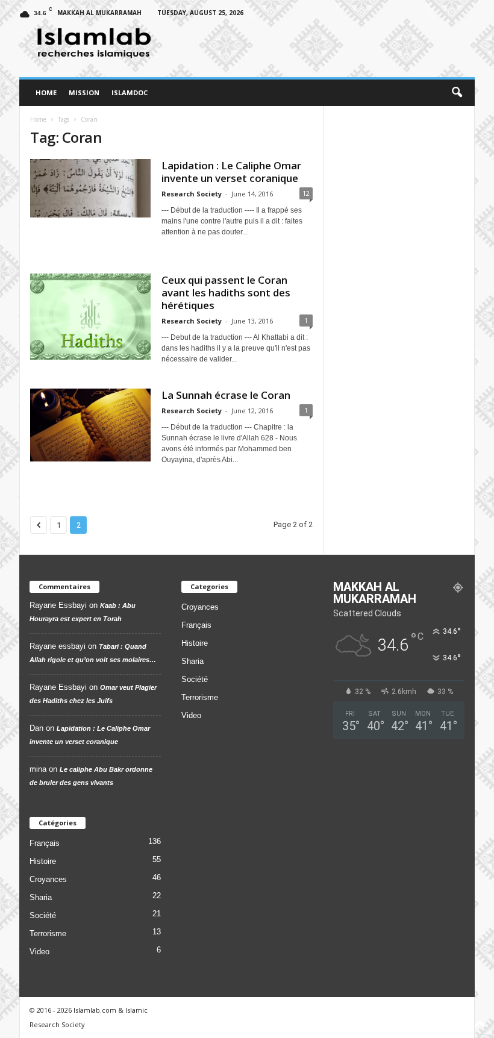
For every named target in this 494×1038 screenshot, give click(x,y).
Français (45, 843)
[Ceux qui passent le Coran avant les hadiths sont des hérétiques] (90, 317)
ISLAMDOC (129, 92)
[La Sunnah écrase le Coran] (90, 425)
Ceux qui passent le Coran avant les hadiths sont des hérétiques (225, 292)
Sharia (41, 897)
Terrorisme (48, 933)
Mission (84, 92)
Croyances (48, 879)
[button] (456, 93)
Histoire (43, 861)
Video (39, 951)
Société (43, 915)
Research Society (191, 193)
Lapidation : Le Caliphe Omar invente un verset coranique (231, 171)
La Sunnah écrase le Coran (225, 395)
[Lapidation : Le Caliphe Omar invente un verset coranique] (90, 188)
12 (306, 193)
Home (46, 92)
